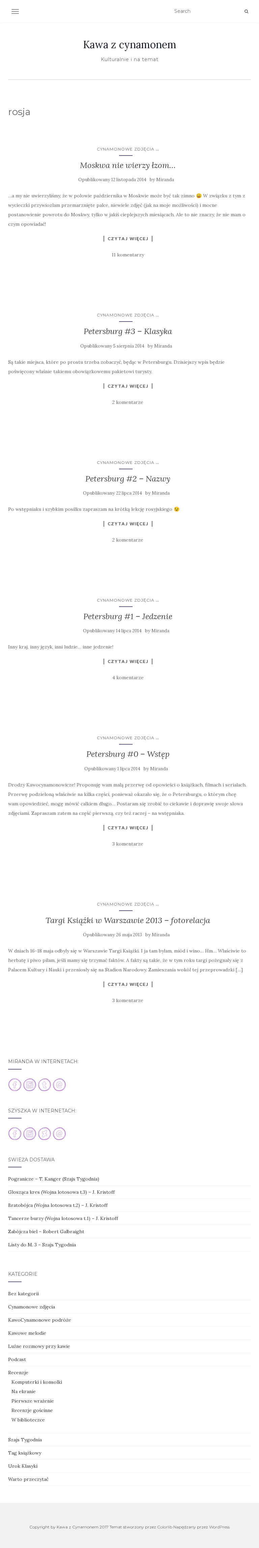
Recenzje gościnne (32, 1410)
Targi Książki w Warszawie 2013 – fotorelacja (128, 920)
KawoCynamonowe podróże (39, 1320)
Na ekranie (23, 1391)
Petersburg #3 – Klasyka (128, 331)
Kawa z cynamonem (129, 44)
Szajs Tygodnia (25, 1440)
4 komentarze (128, 677)
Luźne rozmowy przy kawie (39, 1346)
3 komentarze (127, 844)
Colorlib (164, 1526)
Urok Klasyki (22, 1466)
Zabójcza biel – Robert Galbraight (46, 1231)
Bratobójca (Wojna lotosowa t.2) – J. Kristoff (58, 1205)
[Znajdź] (246, 11)
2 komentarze (127, 402)
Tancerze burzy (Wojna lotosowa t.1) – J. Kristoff (63, 1218)
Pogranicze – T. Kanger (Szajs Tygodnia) (53, 1179)
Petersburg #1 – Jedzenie (127, 616)
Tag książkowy (24, 1453)
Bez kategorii (23, 1294)
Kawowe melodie (27, 1333)
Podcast (17, 1359)
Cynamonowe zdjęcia (125, 148)
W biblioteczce (28, 1420)
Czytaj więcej (128, 238)
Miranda (165, 180)
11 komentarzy (128, 255)
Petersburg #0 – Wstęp (128, 754)
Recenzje (18, 1373)
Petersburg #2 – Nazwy (127, 478)
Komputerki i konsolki (36, 1382)
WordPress (219, 1526)
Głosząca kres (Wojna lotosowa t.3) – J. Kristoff (61, 1192)
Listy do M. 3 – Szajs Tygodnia (42, 1245)
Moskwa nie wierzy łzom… (128, 165)
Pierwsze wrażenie (32, 1401)
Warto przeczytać (28, 1479)
